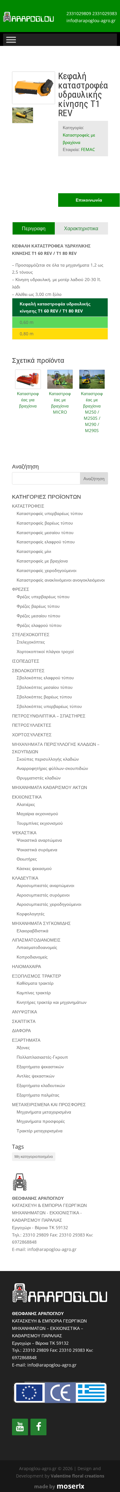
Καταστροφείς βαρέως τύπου (45, 523)
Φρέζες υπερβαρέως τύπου (43, 596)
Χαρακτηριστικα (81, 228)
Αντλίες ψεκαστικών (35, 1076)
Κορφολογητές (31, 914)
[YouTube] (20, 1427)
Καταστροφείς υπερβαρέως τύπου (50, 513)
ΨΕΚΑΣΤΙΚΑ (24, 833)
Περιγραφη (34, 228)
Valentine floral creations (77, 1476)
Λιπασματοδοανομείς (37, 947)
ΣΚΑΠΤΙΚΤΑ (23, 1021)
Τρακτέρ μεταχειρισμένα (39, 1131)
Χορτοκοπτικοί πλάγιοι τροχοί (45, 651)
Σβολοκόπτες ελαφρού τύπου (45, 678)
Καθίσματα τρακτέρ (35, 983)
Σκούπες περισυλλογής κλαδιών (48, 759)
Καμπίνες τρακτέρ (34, 992)
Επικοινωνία (89, 200)
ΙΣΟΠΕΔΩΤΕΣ (25, 661)
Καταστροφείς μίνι (34, 551)
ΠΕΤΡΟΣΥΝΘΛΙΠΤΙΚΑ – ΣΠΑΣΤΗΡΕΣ (49, 716)
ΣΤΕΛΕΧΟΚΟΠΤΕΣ (31, 634)
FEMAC (88, 149)
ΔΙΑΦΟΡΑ (21, 1030)
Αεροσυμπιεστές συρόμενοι (43, 895)
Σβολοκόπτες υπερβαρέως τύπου (49, 706)
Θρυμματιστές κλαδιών (39, 778)
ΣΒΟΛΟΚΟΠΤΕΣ (28, 670)
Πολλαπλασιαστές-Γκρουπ (42, 1057)
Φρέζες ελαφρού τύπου (39, 625)
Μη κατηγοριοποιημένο (33, 1156)
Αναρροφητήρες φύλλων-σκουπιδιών (52, 768)
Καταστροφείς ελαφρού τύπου (46, 542)
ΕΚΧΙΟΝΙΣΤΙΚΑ (27, 797)
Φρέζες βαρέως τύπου (38, 606)
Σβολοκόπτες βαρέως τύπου (44, 697)
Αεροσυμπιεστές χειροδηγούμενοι (49, 904)
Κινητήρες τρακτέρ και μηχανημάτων (51, 1002)
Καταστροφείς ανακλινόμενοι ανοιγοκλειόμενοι (61, 580)
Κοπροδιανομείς (32, 957)
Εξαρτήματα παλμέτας (38, 1095)
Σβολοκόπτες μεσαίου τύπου (45, 687)
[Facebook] (38, 1427)
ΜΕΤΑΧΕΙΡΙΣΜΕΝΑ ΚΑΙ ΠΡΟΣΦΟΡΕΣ (49, 1104)
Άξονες (23, 1047)
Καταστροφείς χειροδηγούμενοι (46, 570)
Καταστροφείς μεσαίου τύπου (45, 532)
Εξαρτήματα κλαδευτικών (41, 1085)
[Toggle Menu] (11, 40)
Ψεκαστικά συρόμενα (37, 849)
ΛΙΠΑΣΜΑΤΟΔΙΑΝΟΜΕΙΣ (36, 940)
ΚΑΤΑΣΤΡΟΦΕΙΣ (28, 506)
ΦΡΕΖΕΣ (20, 589)
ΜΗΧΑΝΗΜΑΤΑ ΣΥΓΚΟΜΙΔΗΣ (41, 923)
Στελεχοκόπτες (31, 642)
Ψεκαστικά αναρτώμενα (39, 840)
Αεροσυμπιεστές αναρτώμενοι (45, 885)
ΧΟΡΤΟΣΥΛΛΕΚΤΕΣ (32, 735)
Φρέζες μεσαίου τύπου (38, 616)
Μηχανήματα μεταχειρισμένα (44, 1112)
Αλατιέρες (26, 804)
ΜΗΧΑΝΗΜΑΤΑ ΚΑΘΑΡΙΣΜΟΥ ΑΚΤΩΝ (49, 787)
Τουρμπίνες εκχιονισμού (40, 823)
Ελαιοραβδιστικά (32, 931)
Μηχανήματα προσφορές (41, 1121)
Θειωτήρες (27, 859)
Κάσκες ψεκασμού (34, 868)
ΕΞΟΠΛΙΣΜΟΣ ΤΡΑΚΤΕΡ (36, 976)
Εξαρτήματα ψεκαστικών (40, 1066)
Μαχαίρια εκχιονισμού (37, 813)
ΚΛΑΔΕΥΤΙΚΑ (25, 878)
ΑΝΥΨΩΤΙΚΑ (24, 1012)
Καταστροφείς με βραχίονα (42, 561)
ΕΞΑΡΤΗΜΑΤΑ (26, 1040)
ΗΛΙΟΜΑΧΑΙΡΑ (26, 966)
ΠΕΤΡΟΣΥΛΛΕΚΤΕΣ (31, 725)
